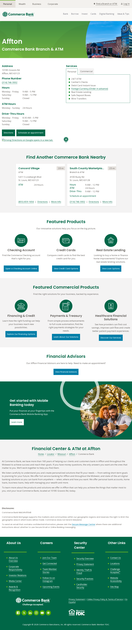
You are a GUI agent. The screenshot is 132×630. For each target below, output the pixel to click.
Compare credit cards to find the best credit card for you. (66, 257)
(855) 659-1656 (26, 201)
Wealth (22, 4)
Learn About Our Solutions (66, 337)
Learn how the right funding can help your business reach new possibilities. (21, 324)
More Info (56, 201)
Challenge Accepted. (115, 571)
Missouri (61, 454)
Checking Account (21, 250)
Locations (115, 563)
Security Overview (85, 558)
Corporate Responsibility (15, 568)
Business (36, 4)
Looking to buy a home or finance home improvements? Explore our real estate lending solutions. (111, 258)
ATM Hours (9, 104)
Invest (85, 13)
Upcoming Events (51, 586)
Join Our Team (50, 557)
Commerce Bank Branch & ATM (32, 49)
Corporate (53, 4)
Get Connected (50, 563)
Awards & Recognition (14, 588)
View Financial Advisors (66, 371)
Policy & (105, 599)
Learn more (16, 422)
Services (71, 66)
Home (41, 454)
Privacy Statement (85, 564)
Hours (6, 87)
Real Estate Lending (110, 250)
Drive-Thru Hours (13, 113)
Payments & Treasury (66, 316)
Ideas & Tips (123, 13)
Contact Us (115, 557)
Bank (65, 13)
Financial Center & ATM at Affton (66, 448)
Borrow (75, 13)
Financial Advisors (66, 356)
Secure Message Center (83, 524)
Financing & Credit (21, 316)
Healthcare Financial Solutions (111, 317)
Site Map (114, 586)
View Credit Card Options (66, 268)
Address (7, 66)
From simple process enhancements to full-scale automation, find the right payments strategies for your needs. (66, 325)
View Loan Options (111, 268)
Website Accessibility (116, 579)
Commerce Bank (86, 454)
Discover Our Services (111, 337)
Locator (50, 454)
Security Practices (84, 578)
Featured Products (66, 221)
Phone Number (12, 78)
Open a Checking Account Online (21, 268)
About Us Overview (13, 559)
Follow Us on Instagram (49, 579)
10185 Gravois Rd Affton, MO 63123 (11, 72)
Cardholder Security (81, 586)
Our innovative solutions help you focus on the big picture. (66, 228)
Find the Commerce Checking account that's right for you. (21, 257)
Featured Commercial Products (66, 287)
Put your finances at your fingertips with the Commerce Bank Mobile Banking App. (32, 412)
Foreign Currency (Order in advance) (89, 88)
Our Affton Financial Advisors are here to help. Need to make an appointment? (66, 363)
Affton (12, 41)
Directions (8, 132)
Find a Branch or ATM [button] (107, 3)
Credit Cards (66, 250)
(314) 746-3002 (9, 82)
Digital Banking (106, 13)
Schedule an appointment (30, 132)
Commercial (86, 71)
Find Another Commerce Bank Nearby (66, 157)
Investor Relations (17, 575)
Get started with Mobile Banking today (29, 403)
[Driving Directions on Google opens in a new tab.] (27, 139)
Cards (93, 13)
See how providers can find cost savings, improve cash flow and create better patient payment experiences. (111, 327)
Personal (7, 4)
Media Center (15, 581)
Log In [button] (126, 3)
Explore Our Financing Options (21, 334)
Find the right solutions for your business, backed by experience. (66, 294)
